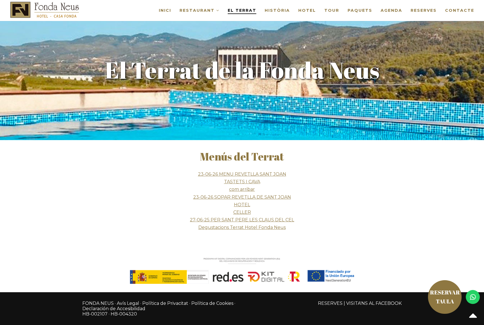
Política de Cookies (212, 303)
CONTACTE (459, 10)
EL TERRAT (242, 10)
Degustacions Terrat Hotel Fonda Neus (242, 227)
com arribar (242, 189)
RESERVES (424, 10)
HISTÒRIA (277, 10)
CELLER (242, 212)
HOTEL (307, 10)
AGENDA (391, 10)
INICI (165, 10)
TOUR (331, 10)
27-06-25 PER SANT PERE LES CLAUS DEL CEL (242, 219)
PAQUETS (360, 10)
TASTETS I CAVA (242, 181)
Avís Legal (128, 303)
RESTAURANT (198, 10)
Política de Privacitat (165, 303)
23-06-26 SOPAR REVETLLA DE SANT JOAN (242, 197)
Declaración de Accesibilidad (113, 308)
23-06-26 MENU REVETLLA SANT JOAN (242, 174)
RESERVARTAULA (445, 297)
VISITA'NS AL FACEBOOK (374, 303)
